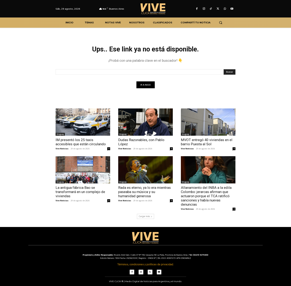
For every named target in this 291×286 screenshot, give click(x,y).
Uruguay (60, 134)
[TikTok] (211, 8)
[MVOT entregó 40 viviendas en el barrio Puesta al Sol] (208, 122)
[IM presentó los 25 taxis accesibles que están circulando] (83, 122)
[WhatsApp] (225, 8)
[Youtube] (231, 8)
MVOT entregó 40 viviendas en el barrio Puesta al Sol (206, 142)
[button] (221, 22)
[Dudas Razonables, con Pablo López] (145, 122)
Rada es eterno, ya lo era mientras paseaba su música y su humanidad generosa (144, 192)
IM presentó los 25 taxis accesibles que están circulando (81, 142)
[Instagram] (203, 8)
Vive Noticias (62, 148)
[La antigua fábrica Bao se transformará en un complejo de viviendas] (83, 169)
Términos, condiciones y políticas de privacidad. (145, 264)
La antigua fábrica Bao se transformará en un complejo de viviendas (80, 192)
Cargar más (144, 216)
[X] (217, 8)
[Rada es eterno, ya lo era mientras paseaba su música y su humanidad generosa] (145, 169)
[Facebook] (196, 8)
